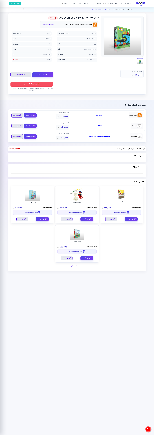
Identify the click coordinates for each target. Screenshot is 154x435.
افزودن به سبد (21, 74)
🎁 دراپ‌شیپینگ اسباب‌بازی (31, 84)
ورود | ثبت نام (15, 4)
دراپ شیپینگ (72, 4)
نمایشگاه (86, 4)
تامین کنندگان (109, 4)
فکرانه (100, 126)
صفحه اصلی (128, 9)
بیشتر (65, 4)
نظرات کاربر (131, 149)
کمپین (80, 4)
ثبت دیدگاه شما (14, 168)
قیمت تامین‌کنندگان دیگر (120, 212)
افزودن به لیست (42, 74)
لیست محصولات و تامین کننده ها (123, 4)
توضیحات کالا (141, 149)
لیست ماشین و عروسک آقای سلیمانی (99, 136)
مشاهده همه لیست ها (78, 266)
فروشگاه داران (97, 4)
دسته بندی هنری (117, 9)
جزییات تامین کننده (48, 24)
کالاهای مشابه (121, 149)
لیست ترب (99, 115)
